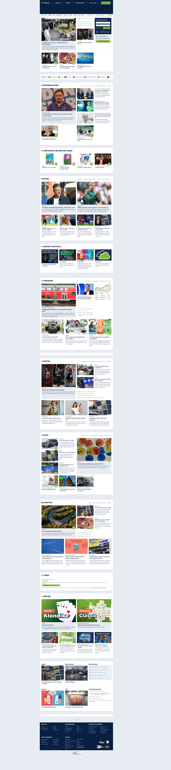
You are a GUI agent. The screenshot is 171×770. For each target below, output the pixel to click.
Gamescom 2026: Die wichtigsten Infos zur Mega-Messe (86, 393)
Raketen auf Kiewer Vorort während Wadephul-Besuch (85, 25)
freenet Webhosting (93, 731)
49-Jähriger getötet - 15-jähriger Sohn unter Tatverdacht (98, 675)
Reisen (94, 502)
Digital (46, 361)
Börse (42, 726)
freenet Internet (44, 742)
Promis (84, 85)
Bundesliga (79, 179)
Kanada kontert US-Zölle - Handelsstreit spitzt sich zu (85, 308)
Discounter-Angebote (93, 726)
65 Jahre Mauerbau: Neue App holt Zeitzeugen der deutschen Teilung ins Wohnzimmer (90, 397)
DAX (96, 295)
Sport (46, 179)
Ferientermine (44, 729)
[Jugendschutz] (76, 753)
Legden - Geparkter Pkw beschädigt (95, 696)
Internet (68, 3)
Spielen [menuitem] (75, 15)
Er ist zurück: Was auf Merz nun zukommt (84, 21)
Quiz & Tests (98, 85)
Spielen (47, 596)
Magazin (91, 435)
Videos (78, 728)
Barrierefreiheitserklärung (70, 741)
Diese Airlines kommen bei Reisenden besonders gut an (86, 532)
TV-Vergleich (102, 732)
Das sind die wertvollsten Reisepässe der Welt (84, 534)
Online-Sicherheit (103, 726)
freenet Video (55, 739)
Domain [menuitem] (82, 15)
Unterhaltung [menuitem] (59, 15)
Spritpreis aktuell (44, 728)
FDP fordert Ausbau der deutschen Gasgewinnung (85, 312)
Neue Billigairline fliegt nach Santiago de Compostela (85, 536)
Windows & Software (101, 361)
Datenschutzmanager (69, 745)
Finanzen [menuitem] (50, 15)
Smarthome (108, 361)
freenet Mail (91, 729)
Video (90, 85)
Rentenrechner (103, 731)
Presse (78, 741)
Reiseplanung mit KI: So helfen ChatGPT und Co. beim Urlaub (87, 391)
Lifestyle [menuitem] (65, 15)
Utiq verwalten (68, 747)
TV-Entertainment (79, 3)
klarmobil (55, 742)
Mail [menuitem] (79, 15)
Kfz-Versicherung (92, 732)
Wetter (54, 728)
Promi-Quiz (67, 731)
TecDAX (97, 299)
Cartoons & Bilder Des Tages (57, 150)
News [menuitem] (43, 15)
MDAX (96, 297)
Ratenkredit (102, 728)
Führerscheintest (108, 435)
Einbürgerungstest (68, 728)
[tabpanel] (58, 33)
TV (81, 85)
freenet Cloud (91, 728)
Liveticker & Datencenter (106, 179)
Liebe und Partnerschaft (101, 502)
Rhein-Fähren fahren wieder (82, 310)
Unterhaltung (50, 85)
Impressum (67, 742)
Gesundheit (109, 502)
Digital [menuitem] (70, 15)
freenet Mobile (56, 741)
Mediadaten (79, 742)
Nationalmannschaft (92, 179)
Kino (87, 85)
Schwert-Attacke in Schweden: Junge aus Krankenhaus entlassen (100, 669)
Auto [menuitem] (54, 15)
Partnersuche (55, 729)
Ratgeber (90, 502)
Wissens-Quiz (79, 729)
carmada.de (55, 744)
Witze (93, 85)
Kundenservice (68, 739)
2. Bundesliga (84, 179)
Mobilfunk (58, 3)
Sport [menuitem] (46, 15)
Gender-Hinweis (80, 739)
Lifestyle (47, 502)
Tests (88, 435)
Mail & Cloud (92, 3)
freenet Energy (44, 744)
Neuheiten (84, 435)
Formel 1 (98, 179)
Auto (45, 435)
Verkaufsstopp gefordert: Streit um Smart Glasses (85, 395)
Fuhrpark (101, 435)
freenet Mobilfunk (45, 739)
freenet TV (43, 741)
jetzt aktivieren (46, 585)
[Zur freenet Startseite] (45, 3)
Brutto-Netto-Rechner (104, 729)
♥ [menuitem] (85, 15)
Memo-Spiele (103, 85)
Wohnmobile (96, 435)
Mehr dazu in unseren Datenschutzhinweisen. (98, 587)
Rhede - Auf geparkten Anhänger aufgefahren (96, 698)
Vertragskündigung (80, 745)
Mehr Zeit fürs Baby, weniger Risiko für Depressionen (98, 672)
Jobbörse (55, 726)
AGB (66, 748)
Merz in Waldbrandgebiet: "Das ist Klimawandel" (85, 23)
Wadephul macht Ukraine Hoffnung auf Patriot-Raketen (85, 19)
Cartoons (109, 85)
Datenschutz (67, 744)
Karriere (78, 744)
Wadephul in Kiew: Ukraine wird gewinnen (97, 678)
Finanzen (48, 281)
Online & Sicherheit (92, 361)
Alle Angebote (106, 2)
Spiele (78, 726)
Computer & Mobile (84, 361)
